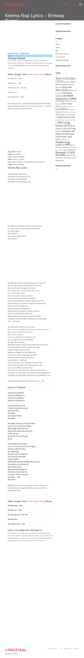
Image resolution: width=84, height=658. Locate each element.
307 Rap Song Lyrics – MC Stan (17, 87)
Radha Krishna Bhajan (65, 147)
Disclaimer (67, 648)
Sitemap (76, 648)
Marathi (60, 112)
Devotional (65, 85)
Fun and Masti (63, 88)
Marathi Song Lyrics (70, 112)
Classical (66, 82)
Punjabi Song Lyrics (63, 143)
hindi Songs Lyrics (64, 101)
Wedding (60, 160)
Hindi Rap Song (35, 74)
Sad (60, 155)
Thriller (62, 158)
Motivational (66, 117)
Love (61, 109)
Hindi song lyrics (33, 65)
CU (61, 648)
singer (69, 155)
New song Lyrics (44, 65)
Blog (57, 50)
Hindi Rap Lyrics (23, 65)
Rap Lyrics (59, 150)
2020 (15, 65)
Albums (58, 44)
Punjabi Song (64, 139)
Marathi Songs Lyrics (64, 114)
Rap (74, 147)
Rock (73, 150)
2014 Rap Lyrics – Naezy (15, 78)
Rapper (66, 150)
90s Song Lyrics (12, 92)
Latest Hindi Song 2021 (67, 106)
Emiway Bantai (13, 11)
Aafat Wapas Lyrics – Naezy (16, 97)
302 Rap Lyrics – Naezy (15, 83)
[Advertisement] (30, 36)
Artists (57, 47)
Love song (71, 109)
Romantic (65, 152)
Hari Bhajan (72, 90)
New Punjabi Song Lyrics (63, 120)
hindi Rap (59, 93)
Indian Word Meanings (62, 60)
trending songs (71, 158)
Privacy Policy (52, 648)
